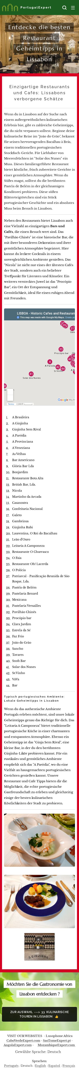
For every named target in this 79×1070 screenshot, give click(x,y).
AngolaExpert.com (18, 1045)
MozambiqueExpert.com (57, 1045)
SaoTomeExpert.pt (57, 1040)
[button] (64, 7)
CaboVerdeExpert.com (23, 1040)
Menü (73, 7)
